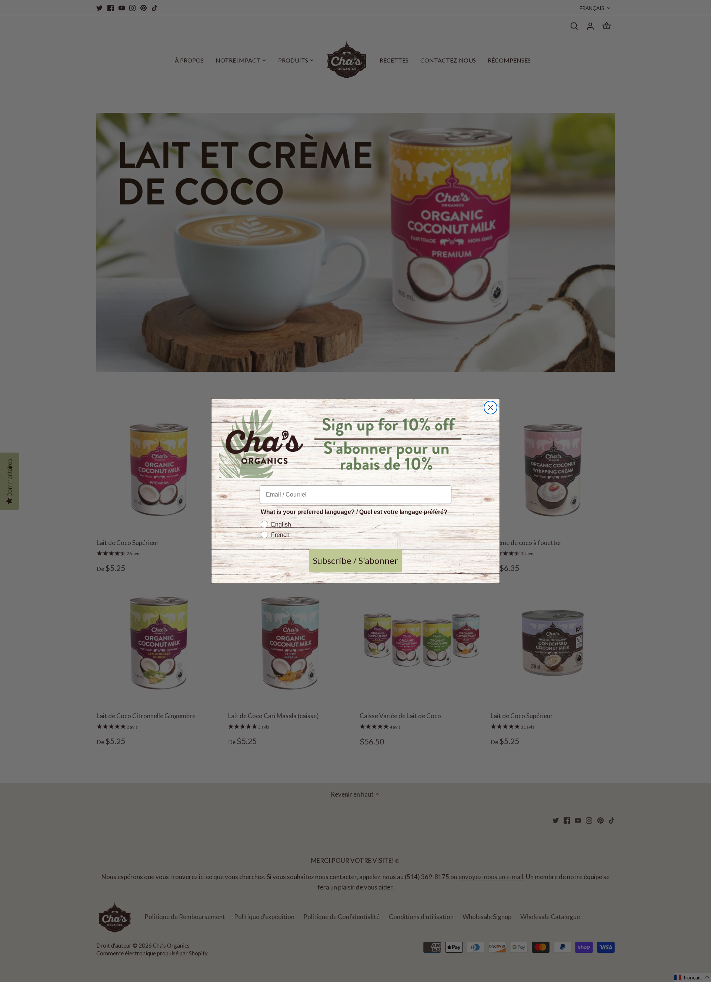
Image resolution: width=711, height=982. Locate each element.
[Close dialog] (490, 407)
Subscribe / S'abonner (355, 560)
